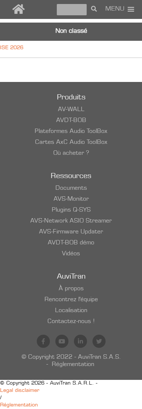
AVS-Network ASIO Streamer (71, 221)
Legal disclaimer (19, 390)
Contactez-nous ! (71, 322)
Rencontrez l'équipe (71, 300)
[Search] (94, 9)
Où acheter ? (71, 153)
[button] (115, 9)
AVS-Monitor (71, 199)
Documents (71, 188)
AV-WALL (71, 110)
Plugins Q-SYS (71, 210)
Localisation (71, 311)
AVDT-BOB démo (71, 243)
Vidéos (71, 254)
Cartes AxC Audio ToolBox (71, 142)
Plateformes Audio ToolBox (71, 131)
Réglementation (73, 364)
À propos (71, 289)
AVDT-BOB (71, 120)
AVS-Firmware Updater (71, 232)
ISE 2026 (11, 48)
